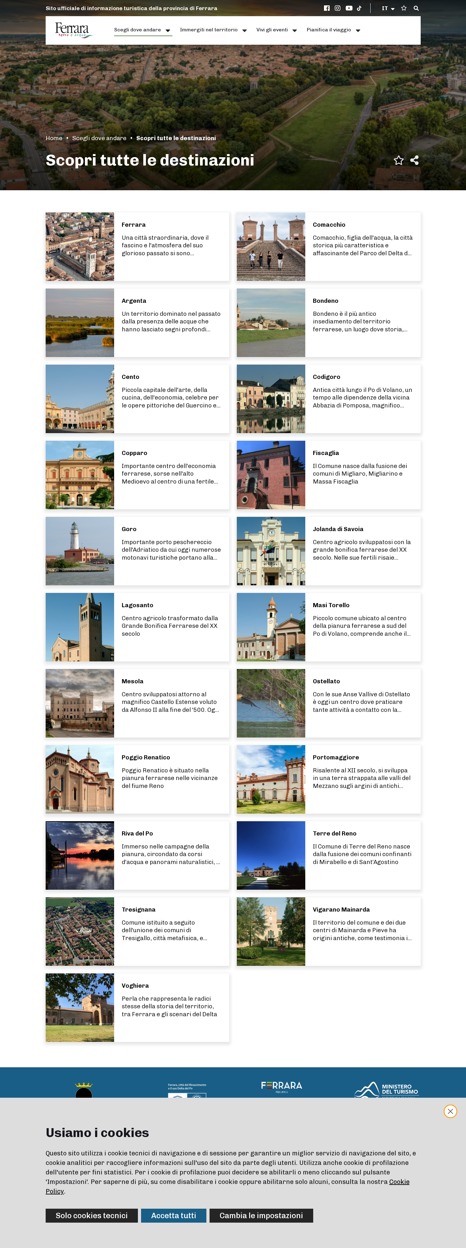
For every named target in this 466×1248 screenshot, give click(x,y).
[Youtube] (349, 8)
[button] (389, 8)
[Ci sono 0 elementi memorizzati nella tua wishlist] (404, 8)
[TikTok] (359, 8)
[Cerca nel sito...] (416, 8)
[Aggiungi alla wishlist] (398, 160)
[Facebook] (327, 8)
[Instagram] (338, 8)
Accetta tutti (173, 1215)
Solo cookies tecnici (92, 1215)
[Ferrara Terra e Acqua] (77, 30)
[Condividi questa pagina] (414, 160)
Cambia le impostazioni (261, 1215)
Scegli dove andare (99, 138)
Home (54, 138)
